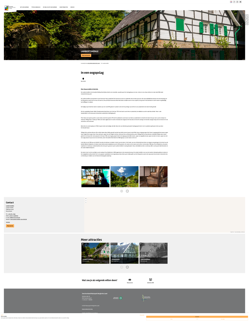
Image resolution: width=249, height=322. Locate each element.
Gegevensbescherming (87, 309)
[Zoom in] (86, 199)
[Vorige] (121, 191)
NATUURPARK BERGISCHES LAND (93, 63)
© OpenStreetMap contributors (239, 231)
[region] (164, 215)
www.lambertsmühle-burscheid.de (18, 219)
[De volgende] (127, 191)
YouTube (8, 222)
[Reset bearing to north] (86, 202)
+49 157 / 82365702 (13, 216)
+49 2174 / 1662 (11, 214)
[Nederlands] (231, 2)
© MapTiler (232, 231)
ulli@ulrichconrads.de (15, 217)
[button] (234, 2)
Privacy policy (142, 315)
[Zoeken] (247, 16)
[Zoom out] (86, 200)
